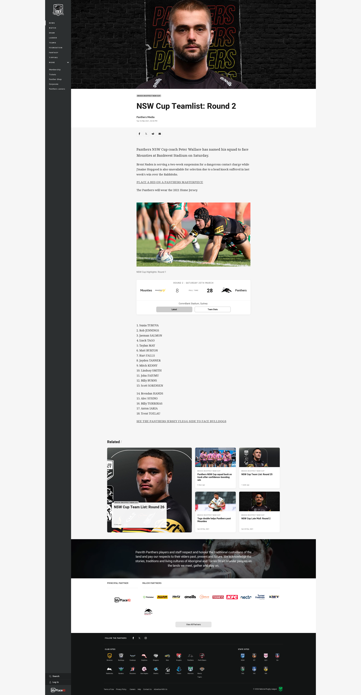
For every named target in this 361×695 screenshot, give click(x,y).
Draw (52, 33)
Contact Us (147, 689)
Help (139, 689)
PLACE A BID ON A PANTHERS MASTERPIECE (170, 182)
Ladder (53, 38)
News (52, 23)
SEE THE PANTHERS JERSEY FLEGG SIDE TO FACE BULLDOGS (181, 421)
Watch (52, 28)
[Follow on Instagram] (146, 638)
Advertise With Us (160, 689)
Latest (174, 309)
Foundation (56, 48)
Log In (56, 682)
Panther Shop (55, 79)
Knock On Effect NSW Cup (148, 96)
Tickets (52, 74)
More (52, 62)
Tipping (53, 57)
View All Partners (193, 624)
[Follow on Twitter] (139, 638)
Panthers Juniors (57, 89)
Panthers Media (146, 117)
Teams (52, 43)
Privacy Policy (121, 689)
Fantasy (53, 52)
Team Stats (213, 309)
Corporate (53, 84)
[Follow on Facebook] (133, 638)
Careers (132, 689)
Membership (55, 69)
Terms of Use (109, 689)
